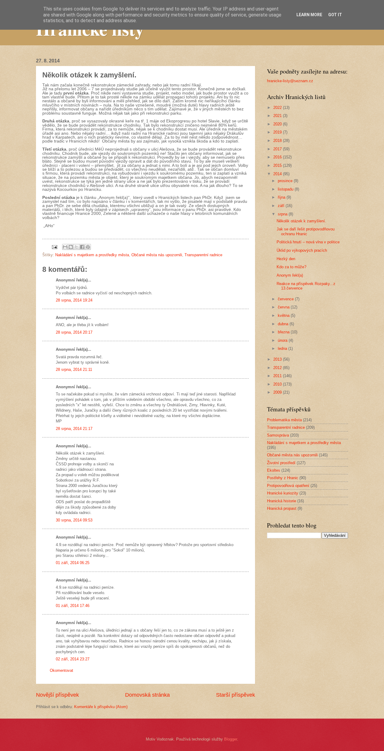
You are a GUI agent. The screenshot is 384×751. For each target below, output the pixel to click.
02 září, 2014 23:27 (72, 659)
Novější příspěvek (57, 695)
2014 (278, 174)
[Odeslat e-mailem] (65, 247)
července (286, 299)
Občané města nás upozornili (156, 255)
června (284, 307)
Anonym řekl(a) (290, 275)
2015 (278, 165)
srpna (283, 214)
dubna (284, 324)
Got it (335, 14)
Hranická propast (281, 508)
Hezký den (286, 259)
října (282, 197)
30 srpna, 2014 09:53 (74, 520)
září (282, 205)
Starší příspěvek (235, 695)
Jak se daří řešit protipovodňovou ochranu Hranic (305, 231)
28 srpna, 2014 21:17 (74, 428)
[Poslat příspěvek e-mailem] (54, 247)
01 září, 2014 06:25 (72, 562)
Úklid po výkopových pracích (302, 250)
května (284, 315)
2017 (278, 149)
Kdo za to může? (291, 267)
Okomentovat (61, 670)
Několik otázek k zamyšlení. (301, 221)
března (284, 332)
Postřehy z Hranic (282, 478)
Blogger (230, 739)
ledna (283, 348)
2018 (278, 140)
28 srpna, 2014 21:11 (74, 369)
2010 (278, 384)
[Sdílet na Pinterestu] (88, 247)
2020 (278, 124)
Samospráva (278, 435)
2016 (278, 157)
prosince (286, 181)
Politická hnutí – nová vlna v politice (308, 242)
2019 (278, 132)
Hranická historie (281, 501)
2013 (278, 359)
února (283, 340)
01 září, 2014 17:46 (72, 605)
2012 (278, 367)
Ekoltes (273, 470)
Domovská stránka (147, 695)
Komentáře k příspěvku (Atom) (101, 706)
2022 (278, 107)
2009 (278, 392)
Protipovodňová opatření (288, 485)
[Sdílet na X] (77, 247)
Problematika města (284, 420)
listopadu (286, 189)
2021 (278, 115)
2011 (278, 376)
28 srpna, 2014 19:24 (74, 300)
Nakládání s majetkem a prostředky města (92, 255)
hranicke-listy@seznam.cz (290, 81)
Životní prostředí (281, 463)
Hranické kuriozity (282, 493)
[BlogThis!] (71, 247)
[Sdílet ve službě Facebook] (82, 247)
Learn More (309, 14)
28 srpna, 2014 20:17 (74, 332)
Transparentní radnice (203, 255)
